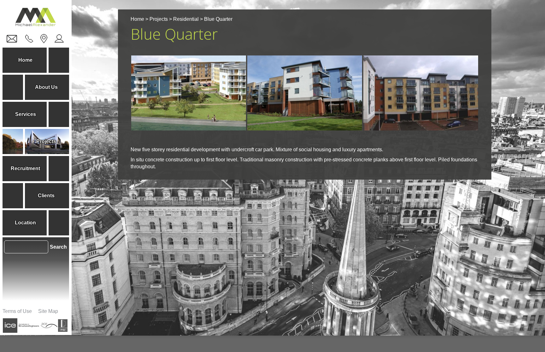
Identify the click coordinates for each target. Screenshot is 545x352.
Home (137, 19)
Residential (186, 19)
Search (58, 247)
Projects (158, 19)
